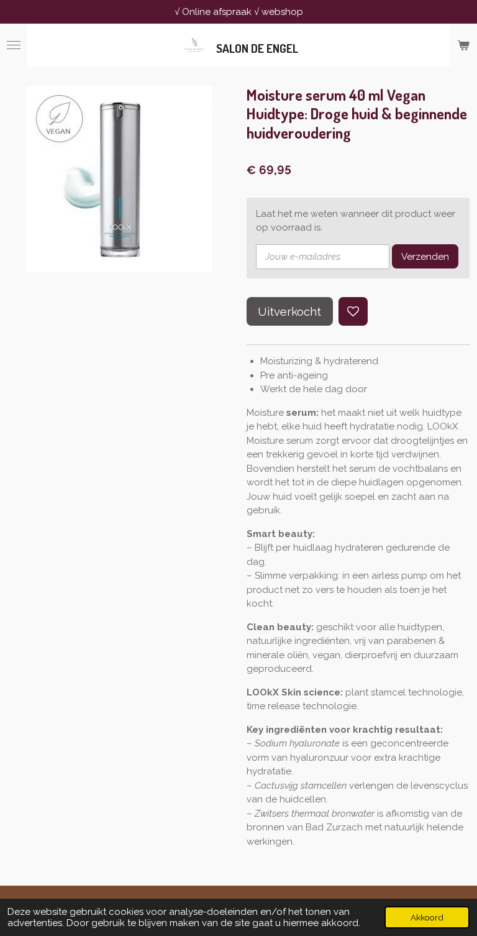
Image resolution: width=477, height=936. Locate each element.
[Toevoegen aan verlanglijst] (353, 311)
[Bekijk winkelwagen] (463, 45)
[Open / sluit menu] (13, 45)
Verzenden (425, 256)
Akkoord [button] (427, 917)
